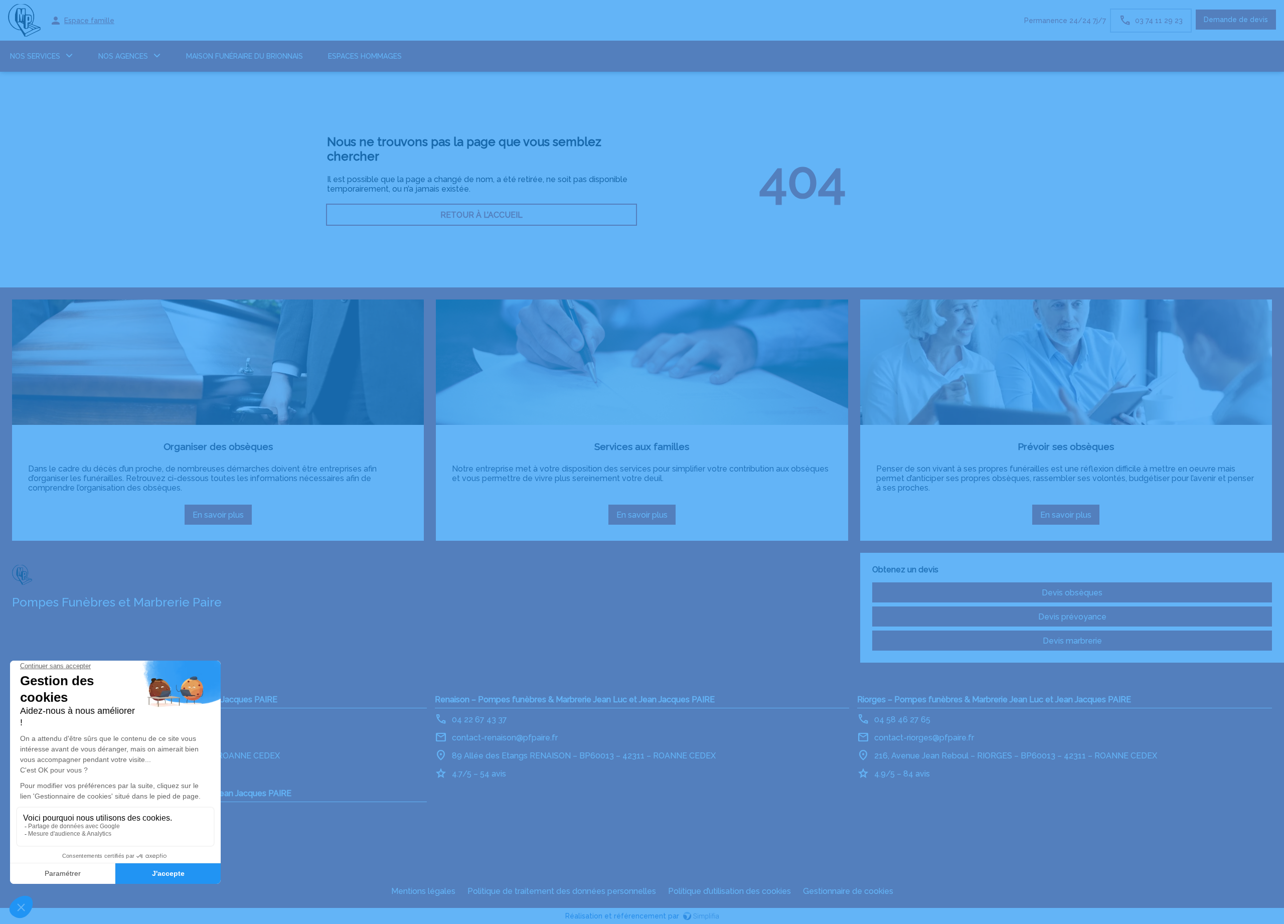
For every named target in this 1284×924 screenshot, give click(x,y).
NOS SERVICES (35, 56)
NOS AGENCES (123, 56)
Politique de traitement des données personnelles (561, 891)
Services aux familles (641, 446)
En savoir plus (222, 517)
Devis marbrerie (1072, 641)
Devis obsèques (1072, 592)
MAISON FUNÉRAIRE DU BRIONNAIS (244, 56)
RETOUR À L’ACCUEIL (481, 215)
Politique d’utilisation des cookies (729, 891)
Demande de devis (1236, 20)
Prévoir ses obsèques (1066, 446)
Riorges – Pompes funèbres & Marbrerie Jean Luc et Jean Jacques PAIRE (994, 699)
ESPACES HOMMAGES (365, 56)
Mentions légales (423, 891)
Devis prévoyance (1072, 617)
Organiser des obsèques (218, 446)
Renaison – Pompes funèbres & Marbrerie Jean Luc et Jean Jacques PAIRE (575, 699)
